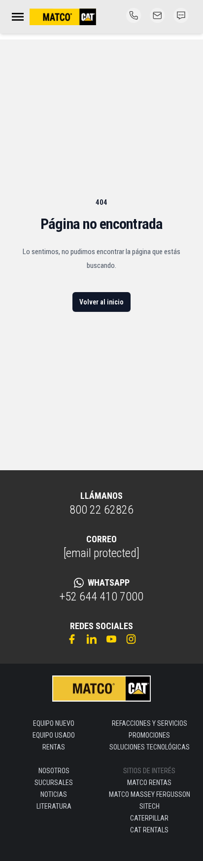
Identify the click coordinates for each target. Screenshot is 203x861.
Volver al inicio (101, 302)
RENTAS (53, 747)
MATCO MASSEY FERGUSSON (149, 794)
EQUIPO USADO (54, 735)
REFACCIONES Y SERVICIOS (149, 723)
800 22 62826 (101, 510)
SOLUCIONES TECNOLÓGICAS (149, 747)
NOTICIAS (53, 794)
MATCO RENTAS (149, 782)
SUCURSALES (53, 782)
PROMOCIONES (149, 735)
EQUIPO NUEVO (53, 723)
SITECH (149, 806)
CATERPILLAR (149, 818)
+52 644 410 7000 (101, 596)
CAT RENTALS (149, 830)
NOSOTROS (53, 771)
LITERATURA (53, 806)
